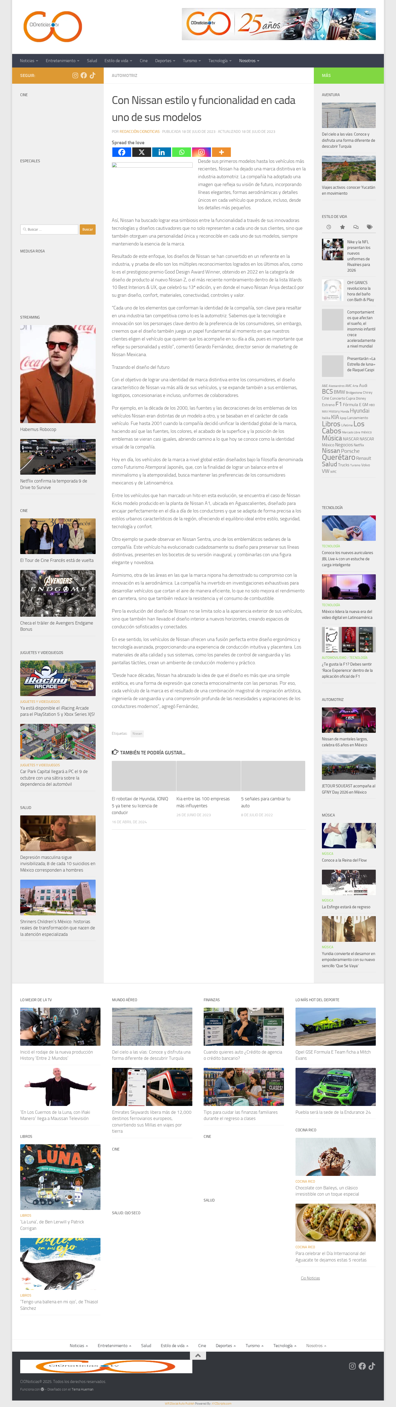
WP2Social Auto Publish (179, 1403)
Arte (355, 386)
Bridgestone (354, 392)
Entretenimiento (60, 60)
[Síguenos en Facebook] (84, 75)
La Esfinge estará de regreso (346, 907)
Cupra (350, 398)
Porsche (350, 451)
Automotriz (124, 75)
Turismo (190, 60)
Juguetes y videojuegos (40, 702)
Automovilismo (334, 658)
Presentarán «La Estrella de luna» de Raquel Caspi (361, 364)
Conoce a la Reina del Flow (344, 860)
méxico (366, 432)
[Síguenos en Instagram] (75, 75)
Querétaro (338, 457)
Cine (144, 60)
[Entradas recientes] (328, 227)
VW (325, 471)
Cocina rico (305, 1181)
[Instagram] (201, 152)
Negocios (344, 444)
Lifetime (347, 425)
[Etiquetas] (369, 227)
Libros (331, 424)
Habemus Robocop (38, 429)
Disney (361, 398)
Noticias (27, 60)
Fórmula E (352, 404)
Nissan (137, 733)
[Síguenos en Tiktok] (92, 75)
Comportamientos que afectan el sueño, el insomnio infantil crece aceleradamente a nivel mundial (361, 329)
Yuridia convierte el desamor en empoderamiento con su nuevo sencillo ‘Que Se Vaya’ (348, 959)
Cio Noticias (310, 1278)
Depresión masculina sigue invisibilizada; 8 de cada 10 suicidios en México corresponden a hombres (57, 864)
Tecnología (218, 60)
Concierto (337, 398)
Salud (92, 60)
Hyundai (360, 410)
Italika (326, 418)
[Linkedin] (161, 152)
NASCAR (351, 438)
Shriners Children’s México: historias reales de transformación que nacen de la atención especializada (57, 928)
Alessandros (337, 386)
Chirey (367, 392)
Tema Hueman (82, 1389)
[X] (141, 152)
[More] (221, 152)
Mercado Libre (351, 432)
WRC (333, 472)
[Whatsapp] (181, 152)
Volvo (365, 465)
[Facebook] (121, 152)
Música (332, 438)
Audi (363, 385)
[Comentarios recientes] (355, 227)
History (334, 411)
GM (365, 404)
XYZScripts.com (221, 1403)
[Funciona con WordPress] (42, 1389)
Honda (345, 411)
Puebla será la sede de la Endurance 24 (333, 1112)
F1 (338, 404)
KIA (335, 417)
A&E (325, 386)
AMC (348, 386)
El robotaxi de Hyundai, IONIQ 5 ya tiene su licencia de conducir (140, 805)
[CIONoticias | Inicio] (51, 27)
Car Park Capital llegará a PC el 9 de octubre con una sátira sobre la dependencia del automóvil (54, 778)
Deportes (163, 60)
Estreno (328, 405)
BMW (339, 392)
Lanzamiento (357, 418)
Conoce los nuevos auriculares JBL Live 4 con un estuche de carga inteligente (347, 558)
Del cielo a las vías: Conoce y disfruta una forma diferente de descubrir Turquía (348, 140)
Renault (363, 458)
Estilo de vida (116, 60)
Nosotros (247, 60)
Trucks (343, 465)
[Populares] (342, 227)
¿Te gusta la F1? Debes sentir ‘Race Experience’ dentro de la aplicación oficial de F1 (347, 670)
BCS (327, 391)
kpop (343, 418)
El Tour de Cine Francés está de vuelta (56, 560)
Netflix (359, 445)
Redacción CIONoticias (140, 131)
